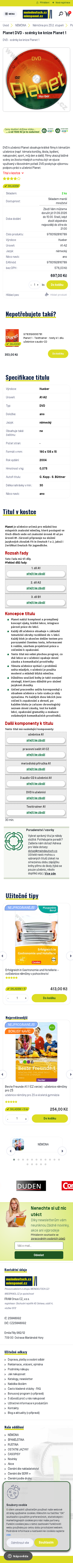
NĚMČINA (20, 25)
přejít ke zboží (36, 573)
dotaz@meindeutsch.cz (42, 851)
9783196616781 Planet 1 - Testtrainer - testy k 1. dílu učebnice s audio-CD (43, 338)
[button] (14, 1160)
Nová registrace (63, 2)
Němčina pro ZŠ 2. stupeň (48, 25)
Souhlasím (46, 1542)
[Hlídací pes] (53, 295)
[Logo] (37, 14)
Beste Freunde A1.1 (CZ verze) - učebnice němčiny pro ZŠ (36, 1088)
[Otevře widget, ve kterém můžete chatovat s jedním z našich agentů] (18, 1556)
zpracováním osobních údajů (48, 1238)
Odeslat (39, 1255)
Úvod (6, 25)
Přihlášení (44, 2)
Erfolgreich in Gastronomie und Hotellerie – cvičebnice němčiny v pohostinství (32, 971)
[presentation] (11, 1151)
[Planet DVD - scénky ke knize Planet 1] (36, 79)
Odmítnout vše (20, 1542)
